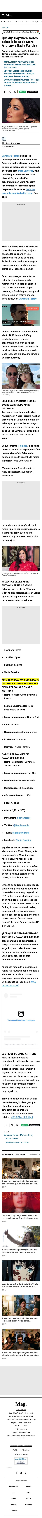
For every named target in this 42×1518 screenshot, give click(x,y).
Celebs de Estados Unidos (17, 1142)
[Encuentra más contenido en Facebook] (4, 91)
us (13, 1492)
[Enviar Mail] (3, 143)
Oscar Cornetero (12, 143)
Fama (13, 1498)
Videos (28, 1486)
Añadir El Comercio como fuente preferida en (21, 32)
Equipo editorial (21, 1410)
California (11, 22)
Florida (3, 22)
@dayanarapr (23, 817)
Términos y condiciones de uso (21, 1446)
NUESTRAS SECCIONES (21, 1481)
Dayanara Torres (11, 1135)
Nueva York (25, 22)
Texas (18, 22)
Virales (13, 1505)
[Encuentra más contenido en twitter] (9, 91)
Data (28, 1492)
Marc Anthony (26, 1135)
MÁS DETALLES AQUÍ (22, 1117)
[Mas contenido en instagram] (25, 1473)
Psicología (35, 22)
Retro (28, 1498)
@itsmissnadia (21, 825)
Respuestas (13, 1486)
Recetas (28, 1505)
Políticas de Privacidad (21, 1450)
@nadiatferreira (20, 832)
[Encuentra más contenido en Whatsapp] (15, 91)
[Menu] (4, 15)
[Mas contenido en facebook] (17, 1473)
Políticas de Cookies (21, 1454)
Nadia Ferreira (23, 840)
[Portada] (21, 1408)
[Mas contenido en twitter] (21, 1473)
